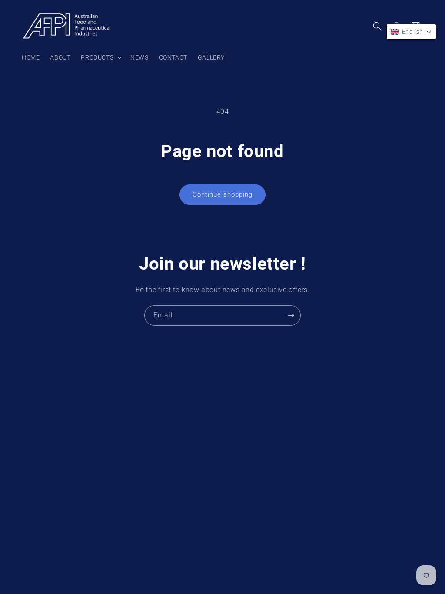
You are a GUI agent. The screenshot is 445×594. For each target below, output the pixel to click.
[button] (100, 57)
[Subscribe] (290, 315)
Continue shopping (222, 194)
